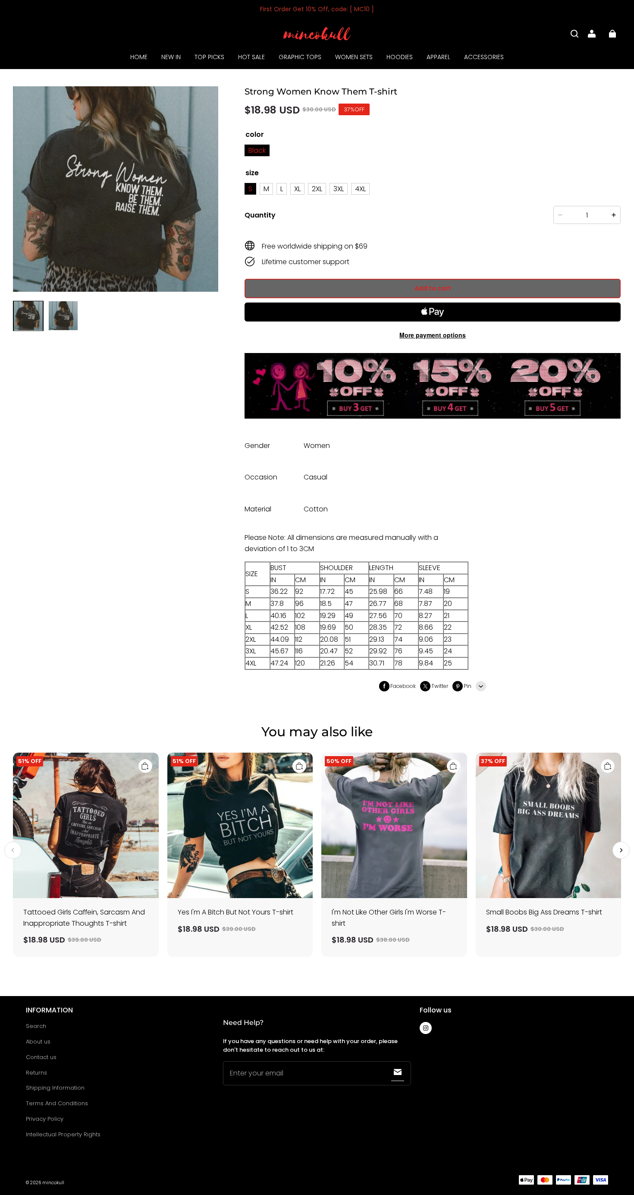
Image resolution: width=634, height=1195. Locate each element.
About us (38, 1041)
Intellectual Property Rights (63, 1134)
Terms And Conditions (57, 1103)
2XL (317, 189)
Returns (36, 1073)
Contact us (41, 1057)
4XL (360, 189)
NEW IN (171, 57)
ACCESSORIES (484, 57)
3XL (338, 189)
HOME (139, 57)
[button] (574, 33)
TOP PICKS (209, 57)
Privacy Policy (44, 1119)
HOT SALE (251, 57)
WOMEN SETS (354, 57)
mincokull (53, 1182)
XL (297, 189)
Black (257, 150)
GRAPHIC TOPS (300, 57)
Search (36, 1026)
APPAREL (438, 57)
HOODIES (399, 57)
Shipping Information (55, 1088)
